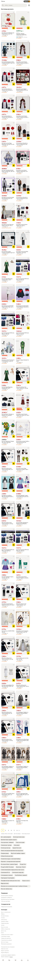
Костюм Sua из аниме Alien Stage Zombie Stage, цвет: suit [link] (7, 306)
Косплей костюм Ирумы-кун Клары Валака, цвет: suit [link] (8, 33)
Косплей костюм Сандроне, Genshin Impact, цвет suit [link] (22, 631)
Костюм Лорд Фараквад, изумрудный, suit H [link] (7, 388)
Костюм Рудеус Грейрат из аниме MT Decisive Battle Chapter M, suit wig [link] (22, 767)
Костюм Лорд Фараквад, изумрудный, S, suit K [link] (7, 279)
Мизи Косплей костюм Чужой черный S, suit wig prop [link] (7, 523)
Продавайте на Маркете (6, 897)
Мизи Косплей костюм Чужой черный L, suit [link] (21, 604)
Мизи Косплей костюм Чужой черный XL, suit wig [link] (22, 388)
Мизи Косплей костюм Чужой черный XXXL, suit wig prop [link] (22, 686)
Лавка (9, 960)
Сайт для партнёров (5, 901)
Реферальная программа (6, 906)
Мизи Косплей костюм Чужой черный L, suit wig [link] (7, 740)
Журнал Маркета (5, 952)
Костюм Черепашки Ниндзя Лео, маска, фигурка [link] (8, 442)
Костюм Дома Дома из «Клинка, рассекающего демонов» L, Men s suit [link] (7, 89)
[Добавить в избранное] (13, 12)
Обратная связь (4, 948)
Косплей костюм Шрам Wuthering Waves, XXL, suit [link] (22, 89)
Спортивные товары (5, 936)
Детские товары (4, 942)
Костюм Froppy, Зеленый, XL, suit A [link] (22, 360)
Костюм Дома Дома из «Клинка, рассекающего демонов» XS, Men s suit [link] (7, 117)
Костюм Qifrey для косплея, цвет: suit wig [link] (22, 659)
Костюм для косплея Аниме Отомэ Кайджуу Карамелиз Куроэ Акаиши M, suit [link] (22, 306)
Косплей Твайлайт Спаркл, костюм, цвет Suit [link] (7, 577)
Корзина (22, 960)
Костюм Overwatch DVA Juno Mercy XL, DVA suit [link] (22, 550)
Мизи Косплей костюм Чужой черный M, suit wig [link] (7, 659)
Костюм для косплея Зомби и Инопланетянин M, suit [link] (22, 442)
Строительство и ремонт (6, 940)
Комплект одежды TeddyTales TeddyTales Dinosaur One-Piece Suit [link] (21, 34)
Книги (2, 932)
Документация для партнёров (7, 899)
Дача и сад (3, 930)
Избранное (15, 960)
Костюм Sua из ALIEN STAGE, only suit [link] (8, 631)
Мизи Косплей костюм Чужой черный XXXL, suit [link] (7, 469)
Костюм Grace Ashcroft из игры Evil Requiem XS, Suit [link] (22, 198)
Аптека (2, 925)
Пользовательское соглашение (7, 946)
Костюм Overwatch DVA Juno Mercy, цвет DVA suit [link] (8, 550)
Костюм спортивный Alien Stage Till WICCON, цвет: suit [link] (22, 794)
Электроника (4, 919)
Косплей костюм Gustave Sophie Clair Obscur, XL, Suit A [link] (22, 415)
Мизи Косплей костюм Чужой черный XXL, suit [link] (7, 713)
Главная (3, 960)
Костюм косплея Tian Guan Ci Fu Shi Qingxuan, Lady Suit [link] (8, 360)
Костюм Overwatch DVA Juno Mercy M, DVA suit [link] (22, 279)
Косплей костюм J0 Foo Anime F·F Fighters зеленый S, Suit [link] (22, 577)
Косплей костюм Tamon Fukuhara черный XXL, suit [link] (22, 171)
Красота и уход (4, 927)
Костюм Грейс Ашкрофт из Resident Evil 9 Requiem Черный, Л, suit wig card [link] (22, 523)
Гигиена (3, 917)
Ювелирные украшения (6, 943)
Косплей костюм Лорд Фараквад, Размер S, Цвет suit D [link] (22, 469)
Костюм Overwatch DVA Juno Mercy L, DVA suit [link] (8, 333)
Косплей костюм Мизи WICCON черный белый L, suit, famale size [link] (7, 496)
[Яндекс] (11, 957)
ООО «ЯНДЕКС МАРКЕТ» (10, 955)
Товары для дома (5, 923)
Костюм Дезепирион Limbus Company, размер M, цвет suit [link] (8, 62)
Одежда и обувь (4, 921)
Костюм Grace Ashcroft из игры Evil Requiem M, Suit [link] (22, 144)
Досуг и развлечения (5, 912)
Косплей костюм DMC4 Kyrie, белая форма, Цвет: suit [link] (8, 794)
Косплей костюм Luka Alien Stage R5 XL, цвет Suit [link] (22, 252)
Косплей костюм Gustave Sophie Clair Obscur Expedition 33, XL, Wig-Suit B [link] (22, 225)
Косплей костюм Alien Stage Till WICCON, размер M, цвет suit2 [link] (22, 740)
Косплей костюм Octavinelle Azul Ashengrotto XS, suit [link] (8, 198)
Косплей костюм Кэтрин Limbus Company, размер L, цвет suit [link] (22, 62)
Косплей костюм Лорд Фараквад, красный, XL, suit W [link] (8, 144)
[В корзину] (13, 27)
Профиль (28, 960)
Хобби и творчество (5, 929)
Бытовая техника (5, 915)
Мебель (2, 914)
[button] (29, 5)
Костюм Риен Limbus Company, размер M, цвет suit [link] (8, 252)
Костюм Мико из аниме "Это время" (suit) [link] (8, 821)
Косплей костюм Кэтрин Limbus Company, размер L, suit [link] (22, 117)
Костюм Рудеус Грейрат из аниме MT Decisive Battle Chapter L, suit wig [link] (8, 767)
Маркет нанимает (5, 950)
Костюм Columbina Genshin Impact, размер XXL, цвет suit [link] (8, 171)
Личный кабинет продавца (7, 895)
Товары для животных (6, 938)
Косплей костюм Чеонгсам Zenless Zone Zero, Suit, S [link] (7, 225)
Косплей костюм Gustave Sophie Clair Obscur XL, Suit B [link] (8, 604)
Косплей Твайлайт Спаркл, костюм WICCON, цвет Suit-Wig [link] (22, 496)
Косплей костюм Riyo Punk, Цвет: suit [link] (22, 821)
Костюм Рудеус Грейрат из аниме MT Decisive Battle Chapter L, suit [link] (22, 713)
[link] (6, 837)
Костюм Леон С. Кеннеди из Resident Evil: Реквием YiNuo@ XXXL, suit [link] (8, 415)
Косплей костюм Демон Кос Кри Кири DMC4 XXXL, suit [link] (8, 686)
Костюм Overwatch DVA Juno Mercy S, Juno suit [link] (22, 333)
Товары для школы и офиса (7, 934)
